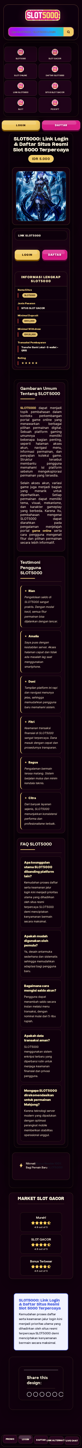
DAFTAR (61, 125)
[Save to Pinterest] (48, 1394)
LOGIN (21, 125)
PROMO (10, 1440)
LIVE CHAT (72, 1439)
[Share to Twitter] (29, 1394)
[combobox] (36, 32)
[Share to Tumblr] (61, 1394)
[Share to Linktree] (42, 1394)
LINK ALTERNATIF (56, 1439)
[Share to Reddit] (54, 1394)
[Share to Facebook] (35, 1394)
